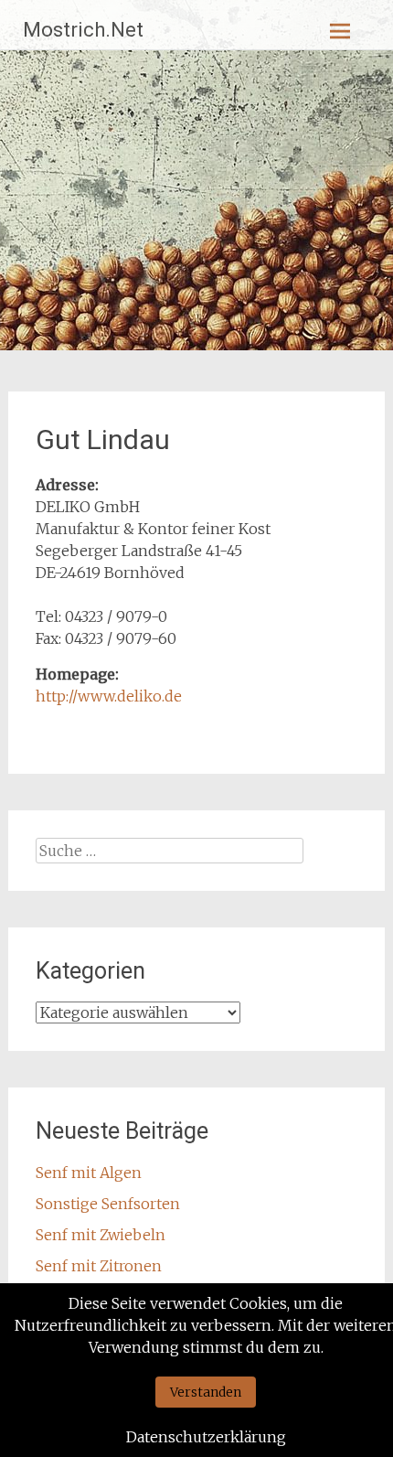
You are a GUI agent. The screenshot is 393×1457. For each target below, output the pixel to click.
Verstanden (205, 1392)
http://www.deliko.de (109, 696)
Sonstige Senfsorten (108, 1204)
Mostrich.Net (83, 29)
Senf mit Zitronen (99, 1266)
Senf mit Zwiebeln (100, 1235)
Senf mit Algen (89, 1172)
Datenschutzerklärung (206, 1437)
